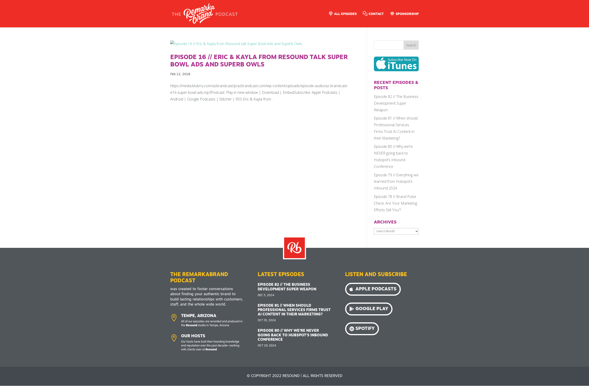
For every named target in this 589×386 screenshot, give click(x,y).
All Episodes (345, 14)
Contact (376, 14)
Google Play (371, 309)
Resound (191, 325)
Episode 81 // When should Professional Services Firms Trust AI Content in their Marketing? (294, 310)
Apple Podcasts (375, 289)
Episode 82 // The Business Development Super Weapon (396, 103)
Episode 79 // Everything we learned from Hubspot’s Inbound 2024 (396, 181)
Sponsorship (407, 14)
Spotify (365, 328)
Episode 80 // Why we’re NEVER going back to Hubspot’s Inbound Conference (293, 335)
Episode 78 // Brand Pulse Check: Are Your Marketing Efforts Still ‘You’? (395, 203)
